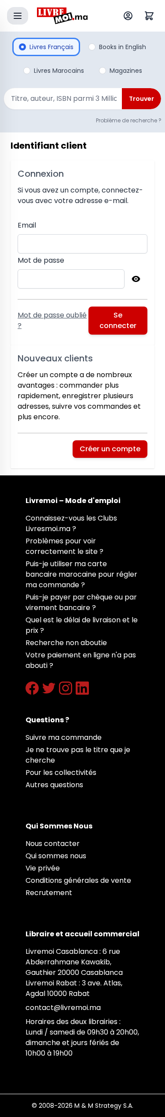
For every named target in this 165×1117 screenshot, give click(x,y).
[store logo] (62, 15)
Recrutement (49, 893)
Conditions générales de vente (78, 880)
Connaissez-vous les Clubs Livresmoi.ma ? (71, 523)
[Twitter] (48, 688)
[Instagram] (65, 688)
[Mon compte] (130, 16)
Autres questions (54, 785)
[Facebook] (32, 688)
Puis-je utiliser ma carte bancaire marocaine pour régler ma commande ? (81, 574)
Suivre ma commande (64, 737)
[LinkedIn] (82, 688)
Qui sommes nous (56, 856)
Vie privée (43, 868)
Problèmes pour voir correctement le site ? (64, 546)
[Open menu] (17, 16)
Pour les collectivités (61, 772)
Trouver (141, 98)
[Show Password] (136, 279)
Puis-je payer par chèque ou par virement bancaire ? (81, 602)
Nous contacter (53, 844)
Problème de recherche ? (128, 120)
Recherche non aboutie (66, 643)
